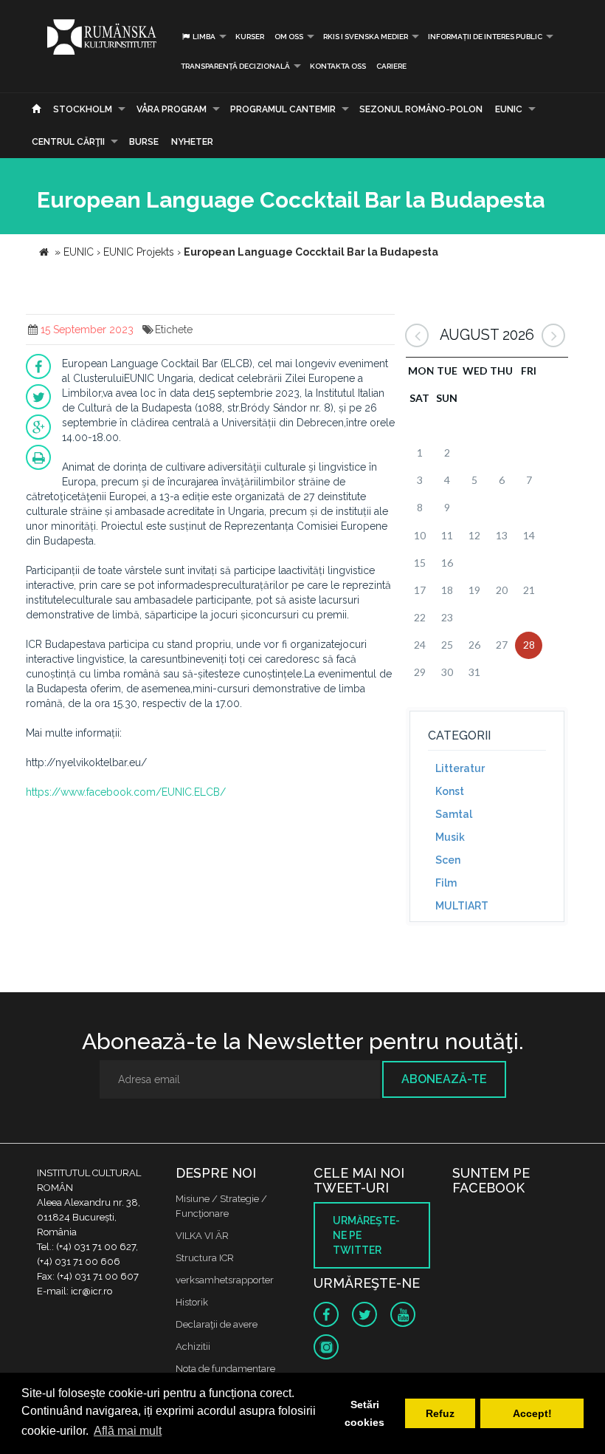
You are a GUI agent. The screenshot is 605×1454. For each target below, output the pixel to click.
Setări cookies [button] (364, 1413)
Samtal (453, 814)
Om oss (288, 37)
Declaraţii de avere (216, 1324)
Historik (192, 1302)
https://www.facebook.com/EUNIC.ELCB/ (126, 792)
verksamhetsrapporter (225, 1280)
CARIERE (391, 66)
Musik (450, 837)
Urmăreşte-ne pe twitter (366, 1235)
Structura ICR (205, 1257)
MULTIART (461, 906)
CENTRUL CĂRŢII (68, 142)
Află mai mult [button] (128, 1430)
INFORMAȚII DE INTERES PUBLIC (485, 37)
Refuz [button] (440, 1413)
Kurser (249, 37)
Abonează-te (444, 1079)
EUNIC (508, 109)
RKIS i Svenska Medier (365, 37)
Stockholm (82, 109)
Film (446, 883)
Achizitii (193, 1346)
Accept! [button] (532, 1413)
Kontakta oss (338, 66)
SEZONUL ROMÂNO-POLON (421, 109)
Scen (447, 860)
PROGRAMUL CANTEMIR (283, 109)
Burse (144, 142)
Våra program (171, 109)
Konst (449, 791)
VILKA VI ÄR (202, 1235)
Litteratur (460, 768)
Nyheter (192, 142)
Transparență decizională (235, 66)
